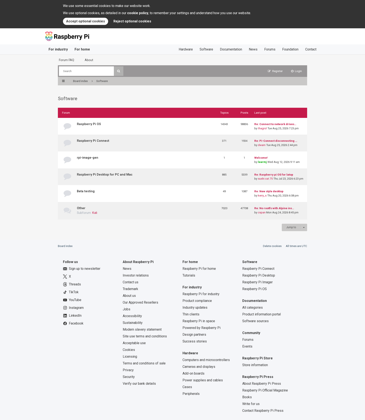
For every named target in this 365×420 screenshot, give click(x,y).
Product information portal (261, 314)
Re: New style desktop (268, 191)
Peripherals (191, 394)
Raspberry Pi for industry (200, 294)
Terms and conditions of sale (144, 363)
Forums (269, 49)
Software (206, 49)
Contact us (130, 282)
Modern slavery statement (142, 329)
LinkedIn (75, 316)
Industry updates (194, 307)
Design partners (194, 335)
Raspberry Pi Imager (257, 282)
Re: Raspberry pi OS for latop (273, 174)
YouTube (75, 300)
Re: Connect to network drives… (275, 124)
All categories (252, 307)
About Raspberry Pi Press (261, 384)
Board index (65, 246)
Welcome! (261, 157)
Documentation (231, 49)
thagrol (262, 128)
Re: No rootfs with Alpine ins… (274, 208)
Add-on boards (193, 373)
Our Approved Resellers (140, 302)
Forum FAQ (66, 60)
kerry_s (262, 195)
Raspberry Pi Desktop (258, 275)
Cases (187, 387)
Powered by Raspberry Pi (201, 328)
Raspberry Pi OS (89, 124)
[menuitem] (296, 71)
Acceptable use (134, 343)
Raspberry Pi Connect (93, 140)
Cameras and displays (198, 367)
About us (129, 296)
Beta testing (86, 191)
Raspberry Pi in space (198, 321)
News (253, 49)
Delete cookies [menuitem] (272, 246)
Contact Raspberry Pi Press (262, 411)
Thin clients (190, 314)
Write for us (251, 404)
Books (247, 397)
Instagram (76, 308)
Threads (75, 284)
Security (129, 377)
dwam (262, 145)
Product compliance (197, 301)
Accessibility (132, 316)
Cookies (129, 350)
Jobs (126, 309)
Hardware (186, 49)
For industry (58, 49)
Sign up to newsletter (84, 269)
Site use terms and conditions (145, 336)
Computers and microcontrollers (206, 360)
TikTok (74, 292)
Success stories (194, 341)
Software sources (255, 321)
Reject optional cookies (132, 21)
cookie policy (137, 13)
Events (247, 346)
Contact (310, 49)
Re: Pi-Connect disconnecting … (275, 140)
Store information (255, 365)
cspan (262, 212)
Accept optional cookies (85, 21)
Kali (94, 212)
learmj (262, 162)
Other (81, 208)
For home (82, 49)
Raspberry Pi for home (199, 269)
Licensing (130, 357)
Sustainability (133, 323)
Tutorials (188, 275)
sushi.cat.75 (265, 178)
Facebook (76, 323)
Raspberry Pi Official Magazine (265, 390)
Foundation (290, 49)
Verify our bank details (139, 384)
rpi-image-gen (87, 157)
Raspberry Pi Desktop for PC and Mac (104, 174)
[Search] (118, 71)
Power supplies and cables (202, 380)
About (89, 60)
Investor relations (136, 275)
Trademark (130, 289)
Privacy (128, 370)
